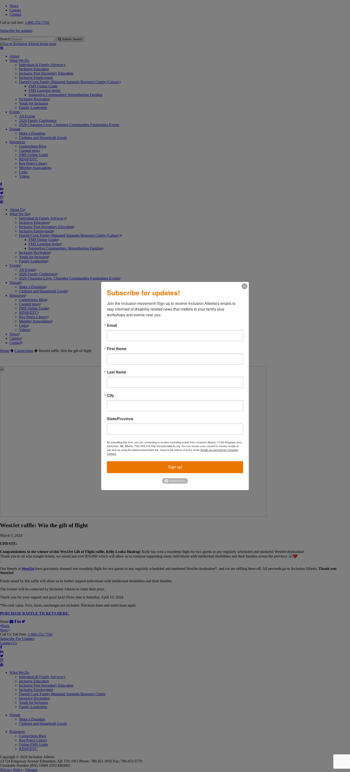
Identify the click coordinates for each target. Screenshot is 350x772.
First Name (116, 349)
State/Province (120, 419)
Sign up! (175, 467)
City (110, 395)
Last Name (116, 372)
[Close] (244, 286)
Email (112, 325)
